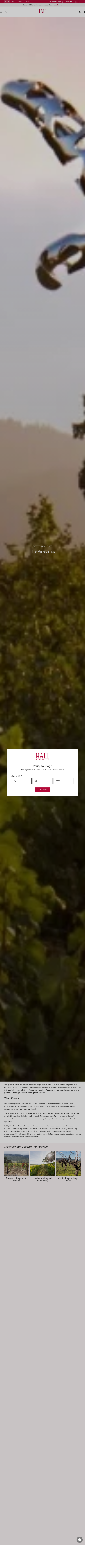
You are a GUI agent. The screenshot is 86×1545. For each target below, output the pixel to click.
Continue (42, 790)
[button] (80, 1540)
